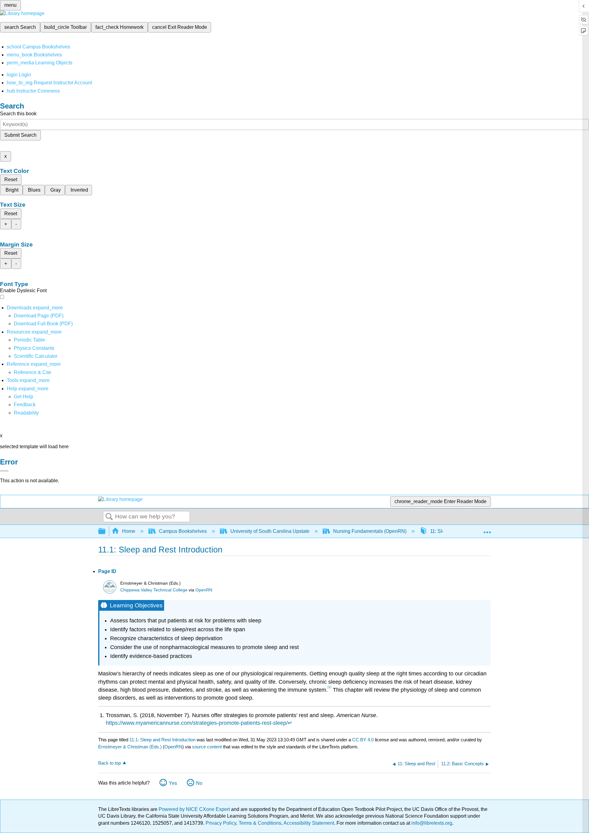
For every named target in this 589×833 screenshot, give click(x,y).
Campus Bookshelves (183, 531)
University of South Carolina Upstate (270, 531)
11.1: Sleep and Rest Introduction (162, 739)
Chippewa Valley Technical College (153, 590)
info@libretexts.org (431, 823)
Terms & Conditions (260, 823)
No (199, 783)
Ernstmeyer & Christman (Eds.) (130, 746)
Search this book (18, 113)
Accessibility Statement (308, 823)
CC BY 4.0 (363, 739)
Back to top (109, 763)
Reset (10, 179)
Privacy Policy (221, 823)
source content (207, 746)
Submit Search (20, 135)
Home (129, 531)
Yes (173, 783)
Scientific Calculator (35, 356)
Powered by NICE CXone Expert (195, 809)
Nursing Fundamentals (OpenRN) (370, 531)
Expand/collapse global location (487, 529)
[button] (25, 404)
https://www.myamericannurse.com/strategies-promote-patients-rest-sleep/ (197, 723)
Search (109, 517)
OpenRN (203, 590)
